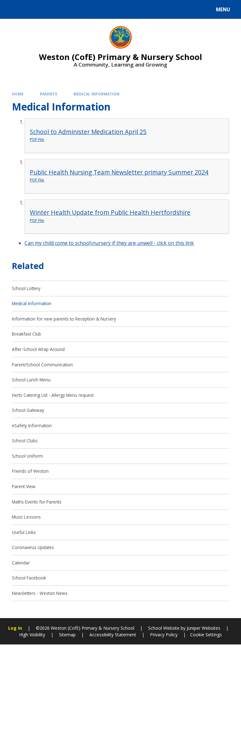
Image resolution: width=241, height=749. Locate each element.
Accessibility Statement (112, 635)
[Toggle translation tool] (28, 9)
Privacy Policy (164, 635)
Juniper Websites (202, 628)
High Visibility (32, 635)
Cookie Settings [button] (206, 635)
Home (18, 93)
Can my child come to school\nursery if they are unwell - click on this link (109, 243)
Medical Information (96, 93)
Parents (48, 93)
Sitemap (67, 635)
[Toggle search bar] (12, 9)
